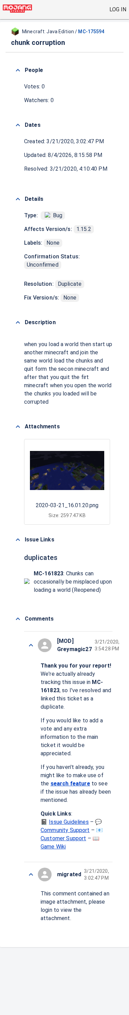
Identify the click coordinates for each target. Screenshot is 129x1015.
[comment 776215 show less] (31, 645)
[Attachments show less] (18, 426)
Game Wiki (53, 846)
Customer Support (63, 838)
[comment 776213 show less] (31, 874)
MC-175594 (91, 31)
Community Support (65, 830)
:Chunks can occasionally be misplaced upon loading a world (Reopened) (73, 581)
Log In (117, 9)
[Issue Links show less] (18, 540)
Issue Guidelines (68, 822)
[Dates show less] (18, 125)
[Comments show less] (18, 619)
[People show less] (18, 70)
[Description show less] (18, 322)
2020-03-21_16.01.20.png (67, 505)
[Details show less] (18, 199)
